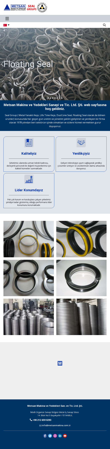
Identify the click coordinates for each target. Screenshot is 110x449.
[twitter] (50, 436)
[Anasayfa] (25, 7)
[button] (2, 64)
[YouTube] (65, 436)
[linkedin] (60, 436)
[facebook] (45, 436)
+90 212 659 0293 (41, 420)
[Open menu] (7, 18)
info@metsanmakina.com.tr (56, 425)
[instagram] (55, 436)
